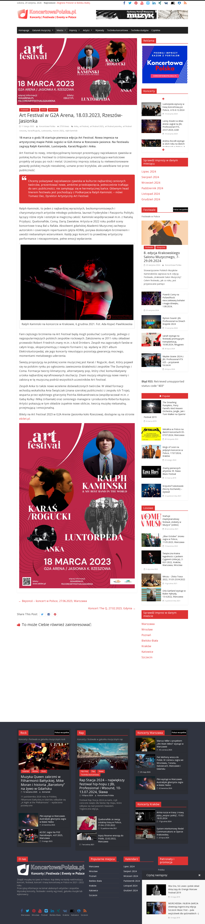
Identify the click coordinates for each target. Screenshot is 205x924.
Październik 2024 (152, 188)
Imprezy (73, 30)
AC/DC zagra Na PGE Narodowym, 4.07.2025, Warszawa (51, 835)
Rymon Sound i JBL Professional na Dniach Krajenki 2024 (174, 321)
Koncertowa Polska (47, 126)
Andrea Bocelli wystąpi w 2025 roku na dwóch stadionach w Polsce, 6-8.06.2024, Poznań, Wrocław (174, 146)
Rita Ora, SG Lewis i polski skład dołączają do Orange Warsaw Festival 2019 (183, 889)
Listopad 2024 (151, 193)
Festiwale (25, 109)
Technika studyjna (139, 30)
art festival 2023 (96, 126)
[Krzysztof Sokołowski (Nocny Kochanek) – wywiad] (152, 484)
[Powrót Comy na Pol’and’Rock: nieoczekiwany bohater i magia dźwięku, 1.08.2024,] (151, 293)
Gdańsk (25, 771)
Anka (76, 126)
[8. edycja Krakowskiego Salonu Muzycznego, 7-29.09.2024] (165, 222)
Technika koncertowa (117, 30)
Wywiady (99, 30)
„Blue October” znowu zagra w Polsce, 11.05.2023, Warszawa (173, 539)
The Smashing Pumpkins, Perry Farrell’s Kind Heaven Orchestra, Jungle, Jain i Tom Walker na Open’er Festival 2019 (164, 409)
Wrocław (147, 629)
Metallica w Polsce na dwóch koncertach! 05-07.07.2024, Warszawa (174, 432)
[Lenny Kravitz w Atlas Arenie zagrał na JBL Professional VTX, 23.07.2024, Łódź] (151, 121)
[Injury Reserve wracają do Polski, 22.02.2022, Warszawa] (87, 834)
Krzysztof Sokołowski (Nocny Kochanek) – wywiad (173, 489)
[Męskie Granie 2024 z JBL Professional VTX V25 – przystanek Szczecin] (151, 355)
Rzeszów (53, 109)
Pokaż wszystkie (180, 209)
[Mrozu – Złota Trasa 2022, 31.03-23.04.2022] (152, 575)
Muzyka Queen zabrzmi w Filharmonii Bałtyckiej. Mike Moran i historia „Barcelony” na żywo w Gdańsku (43, 782)
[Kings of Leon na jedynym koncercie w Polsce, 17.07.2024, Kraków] (152, 445)
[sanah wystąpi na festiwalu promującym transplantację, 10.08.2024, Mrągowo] (151, 335)
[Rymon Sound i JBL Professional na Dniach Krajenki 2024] (151, 317)
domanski (46, 792)
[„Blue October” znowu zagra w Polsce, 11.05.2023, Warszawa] (152, 535)
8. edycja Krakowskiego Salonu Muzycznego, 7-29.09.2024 (162, 256)
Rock (44, 109)
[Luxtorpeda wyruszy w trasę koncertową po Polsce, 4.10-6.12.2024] (151, 104)
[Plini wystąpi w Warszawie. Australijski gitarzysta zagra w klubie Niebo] (28, 814)
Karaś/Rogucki (34, 130)
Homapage (23, 30)
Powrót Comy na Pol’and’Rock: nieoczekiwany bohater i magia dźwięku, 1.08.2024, (174, 300)
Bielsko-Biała (150, 640)
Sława (101, 771)
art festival (84, 126)
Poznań (146, 635)
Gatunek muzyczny (41, 30)
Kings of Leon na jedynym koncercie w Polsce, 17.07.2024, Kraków (173, 451)
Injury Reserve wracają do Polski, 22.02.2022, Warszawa (110, 838)
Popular (166, 395)
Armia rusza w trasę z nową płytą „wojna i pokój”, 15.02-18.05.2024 (170, 815)
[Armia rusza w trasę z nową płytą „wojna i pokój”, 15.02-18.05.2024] (145, 810)
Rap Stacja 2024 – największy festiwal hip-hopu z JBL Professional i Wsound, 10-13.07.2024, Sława (102, 786)
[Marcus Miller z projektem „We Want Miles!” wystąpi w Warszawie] (145, 739)
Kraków (146, 646)
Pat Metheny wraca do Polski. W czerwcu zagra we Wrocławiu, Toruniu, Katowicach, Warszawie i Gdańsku (170, 763)
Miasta (60, 30)
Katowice (147, 651)
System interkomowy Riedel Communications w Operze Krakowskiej (170, 831)
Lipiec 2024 (149, 171)
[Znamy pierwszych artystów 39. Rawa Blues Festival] (152, 466)
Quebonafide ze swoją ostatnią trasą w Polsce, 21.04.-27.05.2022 (110, 822)
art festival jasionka (113, 126)
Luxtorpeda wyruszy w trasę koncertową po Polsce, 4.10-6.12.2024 (173, 107)
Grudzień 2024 (151, 199)
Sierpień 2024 (150, 177)
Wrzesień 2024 (151, 182)
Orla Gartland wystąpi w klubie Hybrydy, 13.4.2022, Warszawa (174, 593)
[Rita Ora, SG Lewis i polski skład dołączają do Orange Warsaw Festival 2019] (156, 886)
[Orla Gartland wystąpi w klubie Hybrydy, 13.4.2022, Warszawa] (152, 590)
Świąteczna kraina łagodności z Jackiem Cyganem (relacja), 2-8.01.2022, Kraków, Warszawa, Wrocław (173, 559)
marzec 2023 (58, 130)
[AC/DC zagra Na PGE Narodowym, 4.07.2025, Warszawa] (28, 830)
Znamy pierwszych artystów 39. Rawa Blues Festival (172, 471)
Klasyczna (161, 247)
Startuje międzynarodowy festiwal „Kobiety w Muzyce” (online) (172, 520)
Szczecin (147, 657)
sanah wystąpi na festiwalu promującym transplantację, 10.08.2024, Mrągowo (173, 340)
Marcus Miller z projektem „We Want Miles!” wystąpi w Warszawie (170, 743)
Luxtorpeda (46, 130)
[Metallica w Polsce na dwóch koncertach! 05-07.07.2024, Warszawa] (152, 427)
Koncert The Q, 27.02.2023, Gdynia (112, 608)
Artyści (86, 30)
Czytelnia (155, 30)
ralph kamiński (71, 130)
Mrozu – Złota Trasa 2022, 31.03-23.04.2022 (174, 578)
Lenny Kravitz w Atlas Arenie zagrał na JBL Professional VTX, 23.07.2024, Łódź (173, 125)
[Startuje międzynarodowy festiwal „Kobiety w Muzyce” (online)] (152, 515)
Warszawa (148, 624)
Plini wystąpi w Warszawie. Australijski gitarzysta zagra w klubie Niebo (53, 819)
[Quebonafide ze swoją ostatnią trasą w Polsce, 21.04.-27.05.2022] (87, 817)
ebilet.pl (24, 418)
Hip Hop (84, 771)
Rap (93, 771)
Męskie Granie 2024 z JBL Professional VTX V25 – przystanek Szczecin (173, 361)
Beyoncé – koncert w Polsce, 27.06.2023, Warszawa (52, 601)
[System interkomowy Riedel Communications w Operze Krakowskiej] (145, 827)
